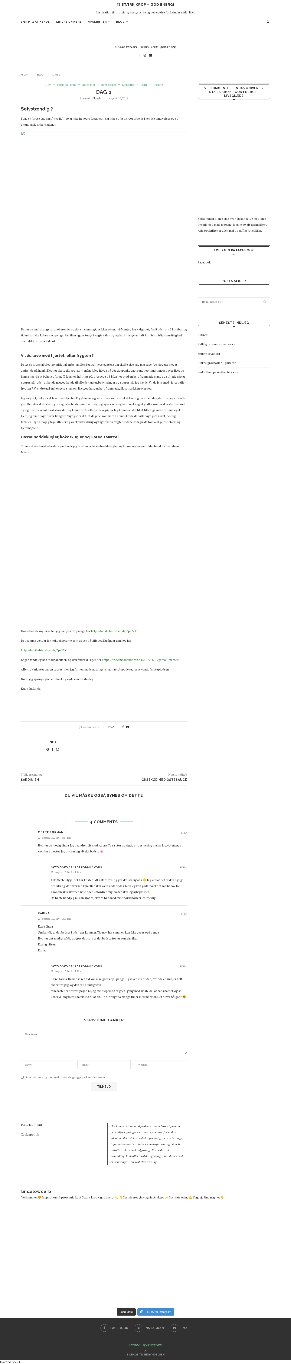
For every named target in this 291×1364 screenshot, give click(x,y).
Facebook (204, 262)
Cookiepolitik (30, 1134)
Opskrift (158, 85)
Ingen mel (88, 85)
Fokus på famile (66, 85)
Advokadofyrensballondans (76, 866)
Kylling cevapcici (209, 354)
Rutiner (202, 335)
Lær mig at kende (35, 21)
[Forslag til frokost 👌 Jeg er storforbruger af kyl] (108, 1231)
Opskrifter (97, 21)
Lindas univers (69, 21)
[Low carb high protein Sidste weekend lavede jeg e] (35, 1231)
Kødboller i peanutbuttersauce (218, 372)
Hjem (24, 74)
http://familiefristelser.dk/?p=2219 (114, 631)
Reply (183, 833)
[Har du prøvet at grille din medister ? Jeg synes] (255, 1231)
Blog (120, 21)
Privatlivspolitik (32, 1125)
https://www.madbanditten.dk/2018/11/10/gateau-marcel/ (140, 660)
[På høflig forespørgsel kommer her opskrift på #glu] (108, 1281)
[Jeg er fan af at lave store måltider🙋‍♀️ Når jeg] (35, 1281)
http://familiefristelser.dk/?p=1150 (44, 650)
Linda (97, 98)
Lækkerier (128, 85)
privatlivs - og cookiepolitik (145, 1345)
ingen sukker (108, 85)
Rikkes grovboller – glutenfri (217, 363)
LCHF (143, 85)
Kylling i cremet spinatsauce (216, 344)
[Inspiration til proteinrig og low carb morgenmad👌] (182, 1231)
